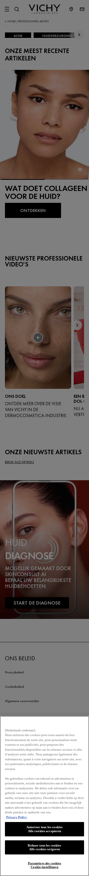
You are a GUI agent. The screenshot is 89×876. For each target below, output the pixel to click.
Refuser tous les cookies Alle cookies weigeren (44, 847)
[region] (44, 796)
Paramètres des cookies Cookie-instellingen (44, 865)
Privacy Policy (16, 817)
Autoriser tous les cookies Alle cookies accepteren (44, 829)
